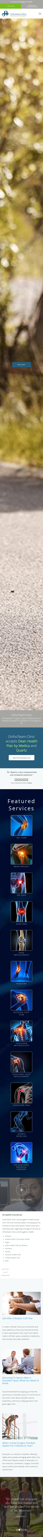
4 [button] (23, 1529)
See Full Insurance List (21, 758)
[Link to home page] (18, 14)
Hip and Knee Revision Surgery (21, 1167)
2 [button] (19, 1529)
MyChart (21, 365)
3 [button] (21, 1529)
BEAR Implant (21, 867)
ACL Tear (21, 838)
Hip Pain (21, 895)
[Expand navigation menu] (40, 14)
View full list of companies (5, 1272)
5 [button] (25, 1529)
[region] (21, 1505)
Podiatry (21, 984)
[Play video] (21, 1189)
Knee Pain (21, 924)
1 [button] (17, 1529)
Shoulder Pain (21, 1105)
